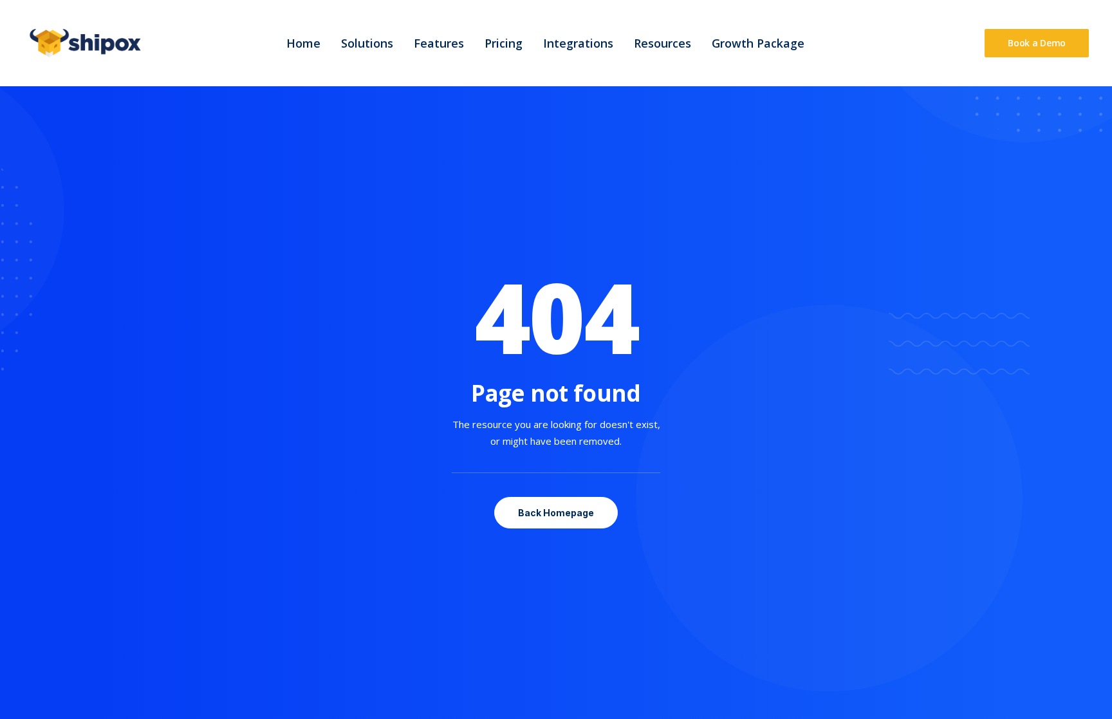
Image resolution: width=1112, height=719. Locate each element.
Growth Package (758, 43)
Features (439, 43)
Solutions (367, 43)
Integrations (578, 43)
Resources (662, 43)
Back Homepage (556, 512)
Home (303, 43)
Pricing (504, 43)
